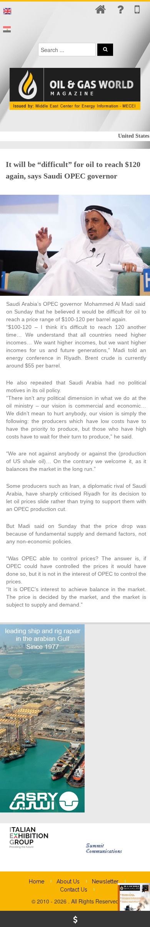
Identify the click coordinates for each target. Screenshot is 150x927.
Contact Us (73, 890)
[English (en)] (7, 11)
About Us (68, 881)
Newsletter (105, 881)
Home (36, 881)
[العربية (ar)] (7, 29)
